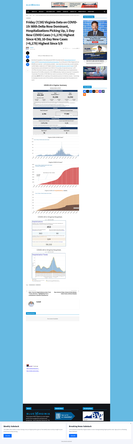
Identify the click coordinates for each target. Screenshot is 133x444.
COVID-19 (28, 18)
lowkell (31, 47)
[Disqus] (52, 343)
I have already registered (66, 441)
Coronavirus (32, 284)
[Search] (105, 12)
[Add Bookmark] (27, 70)
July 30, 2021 (32, 49)
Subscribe (7, 435)
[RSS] (84, 94)
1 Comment (74, 48)
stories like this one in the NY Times (64, 66)
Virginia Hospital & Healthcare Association (49, 62)
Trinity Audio (45, 55)
